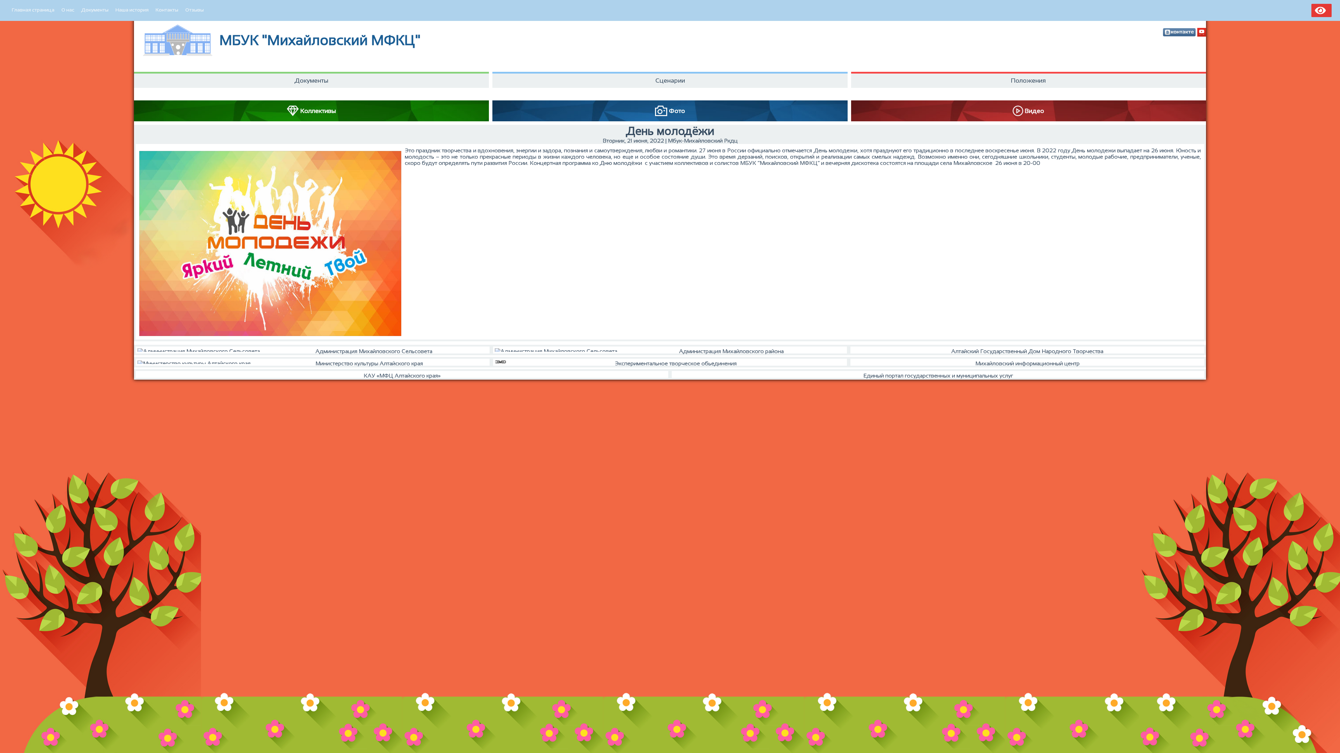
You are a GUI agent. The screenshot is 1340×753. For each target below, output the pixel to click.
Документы (95, 10)
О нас (67, 10)
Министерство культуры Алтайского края (369, 363)
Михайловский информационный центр (1027, 363)
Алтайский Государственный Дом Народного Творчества (1027, 351)
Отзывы (194, 10)
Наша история (132, 10)
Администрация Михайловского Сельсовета (373, 351)
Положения (1028, 80)
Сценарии (670, 80)
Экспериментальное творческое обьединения (676, 363)
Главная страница (33, 10)
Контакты (167, 10)
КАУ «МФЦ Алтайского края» (402, 376)
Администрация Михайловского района (731, 351)
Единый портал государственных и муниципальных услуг (938, 376)
